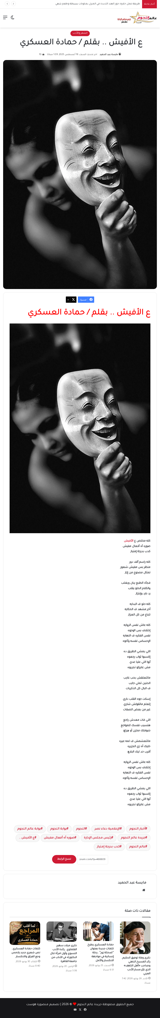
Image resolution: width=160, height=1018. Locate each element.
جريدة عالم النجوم (133, 838)
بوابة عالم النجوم (29, 829)
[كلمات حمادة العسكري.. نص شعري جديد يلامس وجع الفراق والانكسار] (25, 933)
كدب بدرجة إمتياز (108, 847)
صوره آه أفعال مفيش (59, 838)
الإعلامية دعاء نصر (107, 829)
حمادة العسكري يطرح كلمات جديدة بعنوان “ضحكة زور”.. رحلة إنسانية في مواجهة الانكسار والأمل (101, 952)
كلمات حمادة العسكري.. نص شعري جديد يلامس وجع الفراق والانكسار (25, 952)
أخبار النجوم (137, 829)
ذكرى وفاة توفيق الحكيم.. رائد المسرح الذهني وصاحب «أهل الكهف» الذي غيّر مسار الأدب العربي (135, 966)
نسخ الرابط (64, 859)
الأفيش (128, 541)
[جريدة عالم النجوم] (137, 18)
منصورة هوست (37, 1004)
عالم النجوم (137, 847)
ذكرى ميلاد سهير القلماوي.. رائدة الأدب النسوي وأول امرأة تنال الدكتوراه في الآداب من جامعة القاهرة (63, 953)
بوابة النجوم (58, 829)
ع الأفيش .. (27, 838)
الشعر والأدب (80, 33)
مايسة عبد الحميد (109, 54)
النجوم (80, 829)
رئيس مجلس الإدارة (97, 838)
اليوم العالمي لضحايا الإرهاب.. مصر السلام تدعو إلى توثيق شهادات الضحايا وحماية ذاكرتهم (89, 4)
